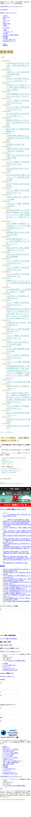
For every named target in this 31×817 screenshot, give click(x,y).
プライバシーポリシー (9, 668)
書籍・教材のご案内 (8, 764)
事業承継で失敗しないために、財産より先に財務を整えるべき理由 (18, 122)
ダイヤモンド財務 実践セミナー (11, 468)
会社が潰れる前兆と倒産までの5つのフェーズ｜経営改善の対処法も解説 (18, 177)
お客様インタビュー (7, 463)
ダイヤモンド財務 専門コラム (10, 470)
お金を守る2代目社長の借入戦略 (18, 382)
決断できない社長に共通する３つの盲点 (18, 519)
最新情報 (5, 36)
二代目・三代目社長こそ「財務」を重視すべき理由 (17, 530)
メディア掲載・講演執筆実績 (11, 762)
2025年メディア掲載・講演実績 (17, 362)
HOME (5, 44)
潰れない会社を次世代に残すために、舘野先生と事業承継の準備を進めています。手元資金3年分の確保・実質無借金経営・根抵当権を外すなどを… (18, 397)
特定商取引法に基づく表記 (10, 670)
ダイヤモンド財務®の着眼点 (10, 35)
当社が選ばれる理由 (7, 461)
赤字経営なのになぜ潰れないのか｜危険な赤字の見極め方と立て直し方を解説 (18, 87)
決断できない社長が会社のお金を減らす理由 (15, 556)
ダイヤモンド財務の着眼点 (10, 752)
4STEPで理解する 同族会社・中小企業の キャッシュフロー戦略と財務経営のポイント (18, 225)
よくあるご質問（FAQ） (9, 39)
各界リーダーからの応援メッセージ (12, 760)
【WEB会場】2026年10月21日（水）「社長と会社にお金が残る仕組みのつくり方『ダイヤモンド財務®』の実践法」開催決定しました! (17, 591)
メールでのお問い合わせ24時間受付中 (13, 660)
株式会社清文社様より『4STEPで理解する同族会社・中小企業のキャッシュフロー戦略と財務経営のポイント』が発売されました (18, 214)
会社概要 (5, 38)
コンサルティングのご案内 (10, 757)
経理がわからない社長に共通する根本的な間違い (16, 522)
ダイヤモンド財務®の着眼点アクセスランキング (13, 509)
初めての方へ (6, 17)
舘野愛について (6, 460)
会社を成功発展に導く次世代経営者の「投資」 (15, 562)
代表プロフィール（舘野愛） (11, 749)
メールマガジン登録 (8, 754)
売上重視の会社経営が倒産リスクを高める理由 (15, 551)
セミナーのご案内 (8, 756)
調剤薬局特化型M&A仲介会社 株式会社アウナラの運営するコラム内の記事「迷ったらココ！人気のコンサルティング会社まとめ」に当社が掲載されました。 (18, 313)
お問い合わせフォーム (9, 41)
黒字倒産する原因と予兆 (15, 144)
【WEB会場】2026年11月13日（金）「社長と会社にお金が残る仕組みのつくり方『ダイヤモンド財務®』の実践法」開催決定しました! (17, 587)
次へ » (10, 432)
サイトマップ (6, 666)
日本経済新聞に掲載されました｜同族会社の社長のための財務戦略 (18, 138)
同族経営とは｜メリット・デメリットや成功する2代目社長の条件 (18, 283)
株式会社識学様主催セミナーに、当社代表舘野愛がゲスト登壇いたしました (18, 241)
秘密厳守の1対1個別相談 (8, 472)
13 (7, 432)
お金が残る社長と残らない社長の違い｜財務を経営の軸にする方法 (18, 65)
